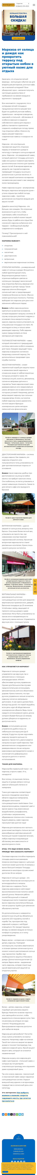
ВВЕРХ (18, 1138)
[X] (11, 1114)
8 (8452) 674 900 (22, 6)
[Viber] (14, 1114)
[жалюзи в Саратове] (8, 5)
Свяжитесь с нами (18, 1153)
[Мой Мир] (8, 1114)
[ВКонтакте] (3, 1114)
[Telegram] (22, 1114)
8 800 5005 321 (18, 1149)
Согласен (5, 1171)
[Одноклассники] (6, 1114)
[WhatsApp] (17, 1114)
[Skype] (20, 1114)
